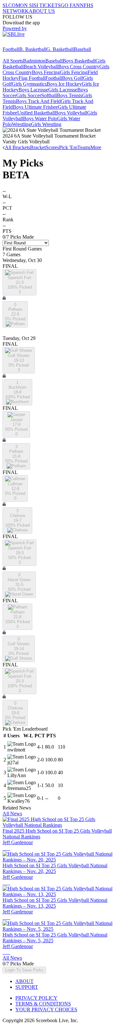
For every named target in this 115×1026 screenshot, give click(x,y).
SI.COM (11, 5)
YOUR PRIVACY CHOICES (46, 1009)
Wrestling (21, 124)
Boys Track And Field (38, 101)
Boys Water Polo (40, 118)
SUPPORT (26, 987)
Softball (49, 95)
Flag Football (32, 78)
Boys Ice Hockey (64, 84)
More (95, 147)
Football (11, 49)
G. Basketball (60, 49)
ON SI (27, 5)
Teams (83, 147)
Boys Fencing (46, 72)
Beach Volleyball (41, 66)
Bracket (38, 147)
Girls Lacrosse (62, 89)
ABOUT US (42, 11)
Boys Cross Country (78, 66)
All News (12, 813)
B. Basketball (32, 49)
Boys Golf (72, 78)
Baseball (82, 49)
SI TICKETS (47, 5)
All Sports (13, 61)
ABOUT (24, 981)
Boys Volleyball (71, 112)
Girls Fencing (74, 72)
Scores (52, 147)
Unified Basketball (36, 112)
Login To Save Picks (24, 970)
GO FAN (70, 5)
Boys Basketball (79, 61)
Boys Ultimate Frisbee (35, 107)
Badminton (34, 61)
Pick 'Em (68, 147)
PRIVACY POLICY (36, 998)
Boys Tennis (69, 95)
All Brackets (17, 147)
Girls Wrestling (46, 124)
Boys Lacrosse (33, 89)
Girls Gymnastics (29, 84)
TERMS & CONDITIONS (43, 1003)
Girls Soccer (28, 95)
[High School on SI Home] (27, 43)
